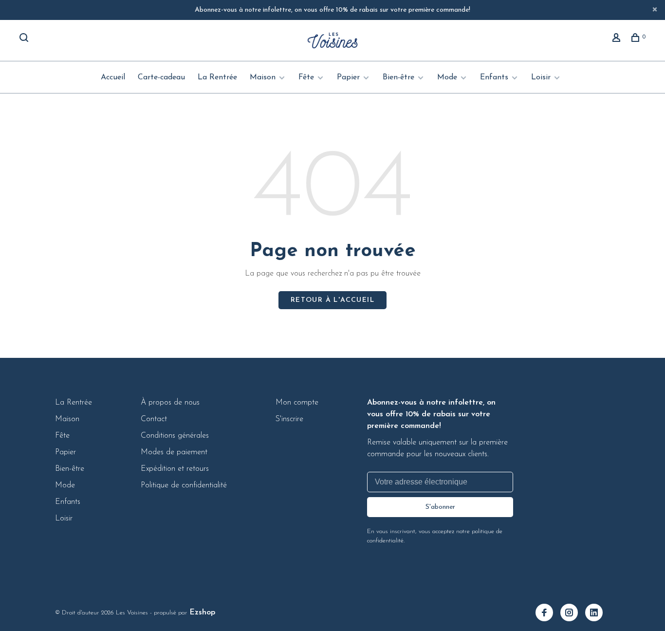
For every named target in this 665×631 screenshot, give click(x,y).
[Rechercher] (25, 39)
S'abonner (440, 507)
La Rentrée (217, 77)
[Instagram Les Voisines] (572, 614)
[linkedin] (597, 614)
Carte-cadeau (161, 77)
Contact (154, 419)
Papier (348, 77)
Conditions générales (175, 436)
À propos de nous (170, 403)
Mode (447, 77)
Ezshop (202, 612)
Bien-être (398, 77)
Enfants (494, 77)
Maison (263, 77)
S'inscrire (289, 419)
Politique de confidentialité (184, 485)
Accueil (113, 77)
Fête (306, 77)
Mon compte (297, 403)
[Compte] (617, 39)
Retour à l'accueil (332, 300)
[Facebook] (548, 614)
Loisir (541, 77)
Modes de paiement (174, 452)
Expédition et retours (175, 469)
